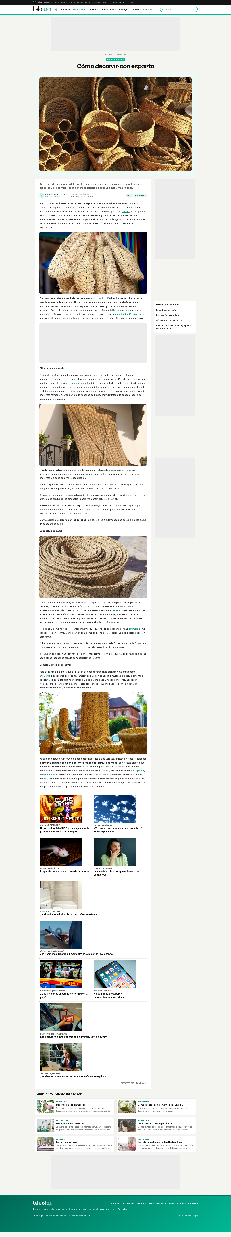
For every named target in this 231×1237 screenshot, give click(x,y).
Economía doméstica (141, 9)
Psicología (113, 2)
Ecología (123, 9)
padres (69, 1209)
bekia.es (37, 1209)
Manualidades (109, 9)
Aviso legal (38, 1216)
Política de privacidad (56, 1216)
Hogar (121, 2)
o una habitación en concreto (130, 314)
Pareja (87, 2)
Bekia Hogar (110, 55)
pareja (77, 1209)
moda (45, 1209)
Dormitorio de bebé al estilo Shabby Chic (160, 1142)
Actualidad (48, 2)
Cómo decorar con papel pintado (155, 1123)
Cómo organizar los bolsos (169, 320)
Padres (80, 2)
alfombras (44, 675)
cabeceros (117, 610)
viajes (124, 1209)
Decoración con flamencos (71, 1104)
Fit (127, 2)
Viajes (133, 2)
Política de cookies (77, 1216)
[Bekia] (37, 2)
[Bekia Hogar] (45, 9)
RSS (90, 1216)
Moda (57, 2)
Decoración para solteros (168, 315)
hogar (116, 310)
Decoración (79, 9)
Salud (104, 2)
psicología (104, 1209)
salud (95, 1209)
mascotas (86, 1209)
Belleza (64, 2)
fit (119, 1209)
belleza (53, 1209)
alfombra (133, 628)
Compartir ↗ (140, 195)
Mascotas (96, 2)
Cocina (72, 2)
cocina (61, 1209)
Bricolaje (65, 9)
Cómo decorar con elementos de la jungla (160, 1104)
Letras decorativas (66, 1142)
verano (125, 211)
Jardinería (93, 9)
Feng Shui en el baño (166, 310)
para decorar (72, 383)
